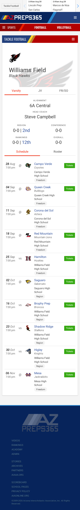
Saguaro (40, 281)
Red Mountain (43, 235)
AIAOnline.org (20, 495)
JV (40, 90)
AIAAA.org (18, 474)
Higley (38, 351)
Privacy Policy (21, 491)
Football (40, 27)
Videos (16, 440)
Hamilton (40, 258)
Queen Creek (42, 188)
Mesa (41, 374)
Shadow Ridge (43, 328)
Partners (17, 470)
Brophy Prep (42, 305)
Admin (15, 454)
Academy (17, 449)
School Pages (20, 486)
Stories (16, 461)
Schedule (22, 151)
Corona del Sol (43, 212)
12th (26, 142)
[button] (78, 6)
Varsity (16, 90)
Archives (17, 466)
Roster (58, 151)
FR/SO (63, 90)
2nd (26, 130)
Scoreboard (19, 482)
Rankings (17, 445)
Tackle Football (11, 6)
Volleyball (64, 27)
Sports (11, 27)
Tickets (69, 165)
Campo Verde (43, 165)
